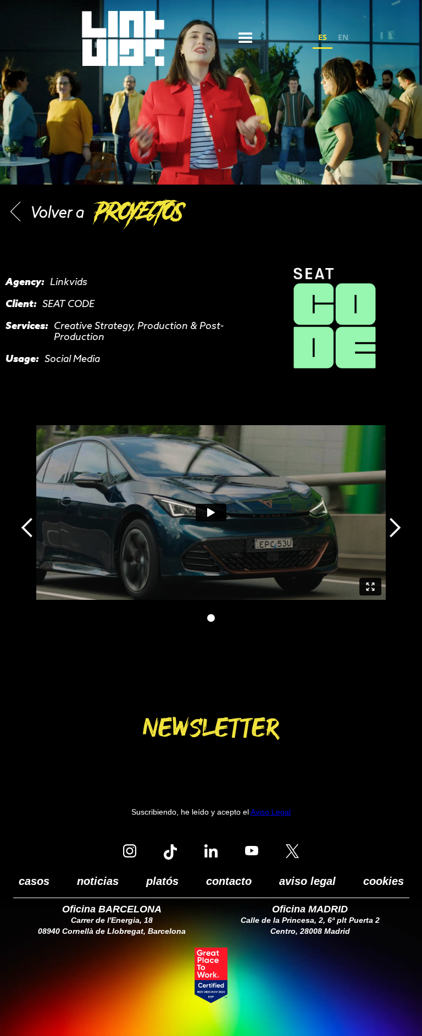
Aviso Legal (271, 811)
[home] (123, 38)
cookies (383, 881)
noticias (98, 881)
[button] (245, 38)
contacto (229, 881)
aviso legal (307, 881)
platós (162, 881)
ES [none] (322, 37)
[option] (343, 38)
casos (34, 881)
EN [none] (343, 37)
